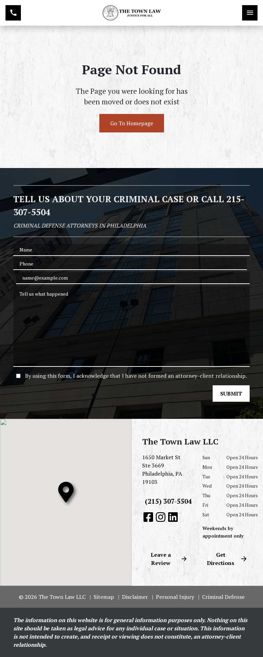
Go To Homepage (131, 123)
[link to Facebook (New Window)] (148, 517)
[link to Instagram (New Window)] (160, 517)
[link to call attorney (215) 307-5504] (13, 13)
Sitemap (103, 597)
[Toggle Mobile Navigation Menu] (250, 13)
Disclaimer (135, 597)
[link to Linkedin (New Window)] (173, 517)
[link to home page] (131, 13)
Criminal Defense (223, 597)
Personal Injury (175, 597)
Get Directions (220, 559)
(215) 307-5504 (168, 501)
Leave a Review (161, 559)
